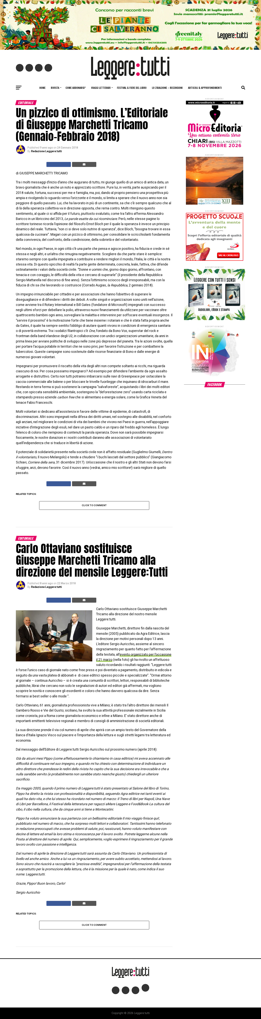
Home (42, 88)
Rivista (55, 88)
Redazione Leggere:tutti (46, 151)
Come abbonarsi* (76, 88)
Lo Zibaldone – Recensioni (167, 88)
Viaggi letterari (101, 88)
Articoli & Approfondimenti (205, 88)
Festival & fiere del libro (132, 88)
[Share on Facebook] (58, 164)
